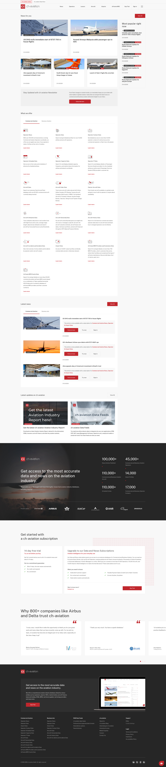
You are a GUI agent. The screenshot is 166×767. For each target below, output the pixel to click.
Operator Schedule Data (27, 730)
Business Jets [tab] (45, 311)
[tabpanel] (69, 208)
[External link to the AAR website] (109, 508)
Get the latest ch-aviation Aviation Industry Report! (43, 428)
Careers (102, 733)
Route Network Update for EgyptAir (130, 69)
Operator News (25, 721)
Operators (72, 6)
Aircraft (93, 6)
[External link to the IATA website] (67, 509)
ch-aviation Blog (104, 723)
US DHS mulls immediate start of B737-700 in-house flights (42, 41)
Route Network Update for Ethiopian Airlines (130, 57)
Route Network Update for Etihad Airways (130, 45)
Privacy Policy (129, 734)
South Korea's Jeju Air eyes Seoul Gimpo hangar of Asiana (67, 74)
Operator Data (25, 723)
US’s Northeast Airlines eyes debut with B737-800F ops (81, 342)
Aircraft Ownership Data (27, 740)
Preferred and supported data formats (83, 723)
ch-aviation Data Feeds (80, 428)
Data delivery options (79, 726)
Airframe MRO (116, 6)
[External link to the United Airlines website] (38, 509)
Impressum (129, 736)
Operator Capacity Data (27, 733)
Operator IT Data (25, 735)
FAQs (127, 721)
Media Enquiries (104, 730)
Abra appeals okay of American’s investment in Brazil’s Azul (34, 74)
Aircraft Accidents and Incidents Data (31, 747)
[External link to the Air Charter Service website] (95, 509)
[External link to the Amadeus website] (138, 508)
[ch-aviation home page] (30, 6)
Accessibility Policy (131, 739)
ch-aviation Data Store (39, 1)
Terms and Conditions (132, 732)
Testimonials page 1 (140, 661)
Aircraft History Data (26, 742)
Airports (103, 6)
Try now (84, 330)
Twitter (137, 762)
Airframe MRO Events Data (28, 752)
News (61, 6)
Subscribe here (80, 101)
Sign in (135, 6)
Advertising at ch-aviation (107, 726)
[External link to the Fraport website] (124, 509)
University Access (104, 728)
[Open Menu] (142, 6)
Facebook (140, 762)
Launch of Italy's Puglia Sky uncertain (102, 73)
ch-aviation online (26, 1)
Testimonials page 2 (142, 661)
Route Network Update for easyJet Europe (130, 80)
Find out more (71, 330)
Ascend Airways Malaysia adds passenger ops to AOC (92, 41)
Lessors (83, 6)
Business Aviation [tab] (46, 121)
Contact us (71, 589)
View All (140, 16)
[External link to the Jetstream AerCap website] (81, 508)
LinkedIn (133, 762)
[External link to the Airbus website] (52, 509)
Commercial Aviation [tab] (31, 121)
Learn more (26, 148)
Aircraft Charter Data (27, 745)
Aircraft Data (24, 737)
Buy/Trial (127, 6)
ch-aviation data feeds (79, 721)
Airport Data (24, 726)
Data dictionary (77, 728)
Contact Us (103, 735)
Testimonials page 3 (144, 661)
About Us (102, 721)
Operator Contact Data (27, 728)
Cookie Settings (130, 723)
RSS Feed (144, 762)
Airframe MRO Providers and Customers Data (33, 749)
